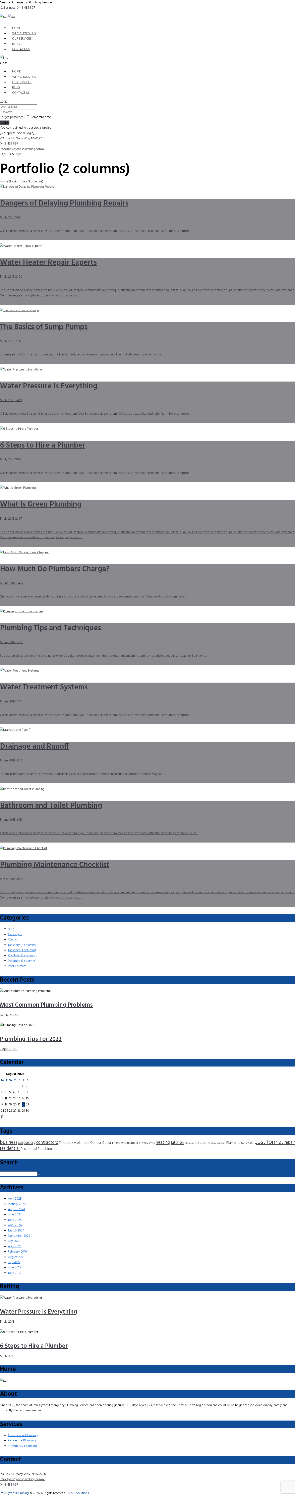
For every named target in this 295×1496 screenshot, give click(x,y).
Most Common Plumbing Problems (46, 1005)
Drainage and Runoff (34, 747)
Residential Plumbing (36, 1149)
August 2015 (16, 1257)
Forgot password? (12, 117)
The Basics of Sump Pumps (44, 327)
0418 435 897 (9, 143)
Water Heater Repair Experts (48, 263)
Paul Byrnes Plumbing (14, 1493)
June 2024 (15, 1214)
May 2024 (15, 1220)
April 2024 (15, 1225)
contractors (47, 1142)
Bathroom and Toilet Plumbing (51, 806)
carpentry (26, 1142)
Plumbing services (239, 1143)
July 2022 (14, 1241)
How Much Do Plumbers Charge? (55, 569)
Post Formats (17, 966)
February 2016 (17, 1251)
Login (3, 101)
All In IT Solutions (77, 1493)
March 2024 (16, 1230)
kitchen (177, 1142)
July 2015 (14, 1262)
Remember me (41, 117)
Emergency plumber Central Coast (85, 1143)
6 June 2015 (8, 583)
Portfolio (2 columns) (22, 955)
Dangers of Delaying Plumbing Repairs (64, 203)
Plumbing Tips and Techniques (50, 628)
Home (4, 181)
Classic (12, 939)
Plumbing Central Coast (196, 1143)
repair (289, 1142)
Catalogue (15, 934)
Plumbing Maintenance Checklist (54, 865)
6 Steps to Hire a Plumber (42, 446)
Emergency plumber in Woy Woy (133, 1143)
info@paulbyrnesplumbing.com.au (22, 149)
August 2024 (16, 1209)
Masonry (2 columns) (22, 945)
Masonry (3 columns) (22, 950)
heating (163, 1142)
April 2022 (14, 1246)
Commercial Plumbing (23, 1435)
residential (10, 1148)
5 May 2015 (8, 879)
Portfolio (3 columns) (22, 961)
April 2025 (15, 1198)
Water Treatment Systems (44, 687)
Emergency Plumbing (22, 1446)
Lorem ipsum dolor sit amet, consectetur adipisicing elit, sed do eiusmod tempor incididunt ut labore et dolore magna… (81, 354)
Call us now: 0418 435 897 (17, 7)
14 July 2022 (8, 1015)
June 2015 (14, 1267)
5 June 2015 (8, 642)
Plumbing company (216, 1143)
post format (269, 1142)
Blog (11, 181)
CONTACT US (21, 49)
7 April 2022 (8, 1049)
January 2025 (17, 1204)
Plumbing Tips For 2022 (31, 1039)
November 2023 (19, 1236)
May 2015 (14, 1273)
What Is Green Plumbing (40, 505)
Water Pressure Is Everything (48, 386)
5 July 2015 (7, 217)
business (8, 1142)
